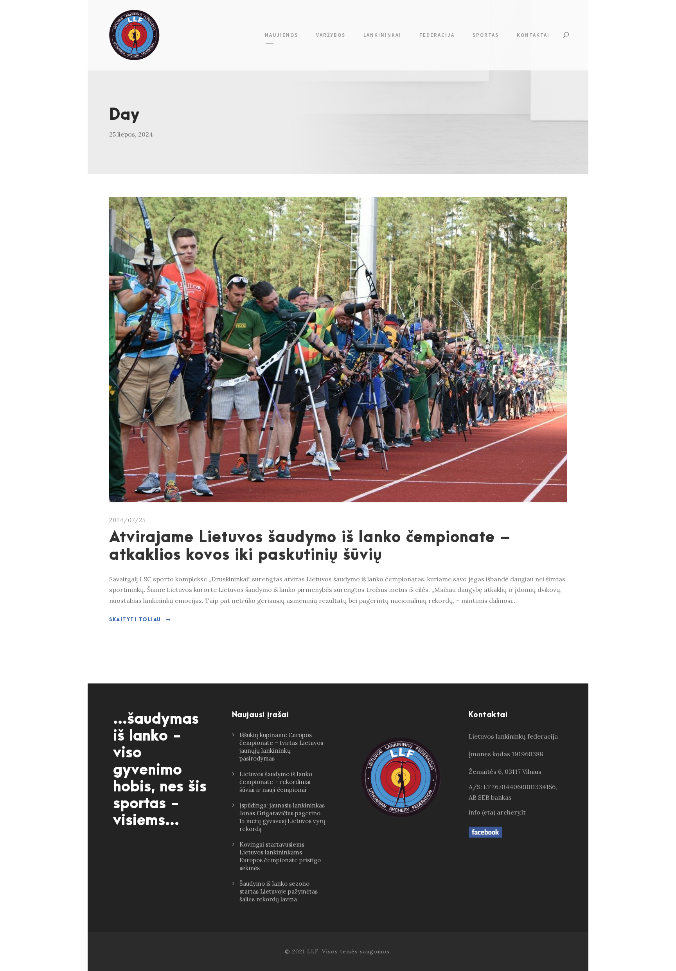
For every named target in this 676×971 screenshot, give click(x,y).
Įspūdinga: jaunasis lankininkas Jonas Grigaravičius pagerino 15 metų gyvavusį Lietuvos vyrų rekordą (282, 817)
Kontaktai (533, 35)
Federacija (437, 35)
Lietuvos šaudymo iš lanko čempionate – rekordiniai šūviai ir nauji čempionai (275, 781)
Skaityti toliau (135, 619)
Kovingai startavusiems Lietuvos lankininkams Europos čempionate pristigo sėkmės (280, 856)
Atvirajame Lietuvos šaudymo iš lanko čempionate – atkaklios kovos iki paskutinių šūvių (310, 546)
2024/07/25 (127, 520)
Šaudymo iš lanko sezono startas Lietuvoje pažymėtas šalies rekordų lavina (278, 891)
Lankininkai (382, 35)
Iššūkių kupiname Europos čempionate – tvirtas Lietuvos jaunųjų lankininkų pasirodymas (281, 746)
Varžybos (330, 35)
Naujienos (281, 35)
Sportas (486, 35)
